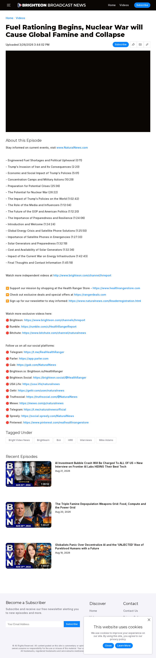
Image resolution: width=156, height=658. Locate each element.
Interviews (86, 440)
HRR (70, 440)
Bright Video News (19, 440)
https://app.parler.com (33, 358)
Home (112, 5)
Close (108, 645)
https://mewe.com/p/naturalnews (41, 403)
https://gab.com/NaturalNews (36, 364)
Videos (124, 5)
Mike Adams (106, 440)
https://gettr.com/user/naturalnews (41, 390)
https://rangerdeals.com (90, 294)
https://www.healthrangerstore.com (116, 288)
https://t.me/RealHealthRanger (44, 352)
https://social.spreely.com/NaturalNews (47, 416)
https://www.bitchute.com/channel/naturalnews (54, 332)
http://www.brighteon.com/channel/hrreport (82, 275)
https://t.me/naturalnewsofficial (45, 409)
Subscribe (72, 624)
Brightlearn (43, 440)
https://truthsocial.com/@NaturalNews (51, 396)
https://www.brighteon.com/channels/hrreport (54, 320)
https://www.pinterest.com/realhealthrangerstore (56, 422)
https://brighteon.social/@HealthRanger (59, 377)
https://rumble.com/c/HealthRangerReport (48, 326)
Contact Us (130, 610)
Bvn (59, 440)
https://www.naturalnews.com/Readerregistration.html (105, 300)
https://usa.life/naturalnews (41, 384)
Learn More (124, 645)
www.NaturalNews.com (72, 147)
